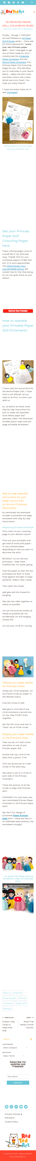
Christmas (7, 29)
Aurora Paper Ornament (14, 62)
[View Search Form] (32, 2)
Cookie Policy (11, 1122)
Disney (22, 998)
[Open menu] (34, 12)
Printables (28, 29)
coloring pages (10, 998)
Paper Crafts (18, 29)
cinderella (17, 993)
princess (7, 1009)
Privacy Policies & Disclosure (13, 1116)
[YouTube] (23, 2)
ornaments (8, 1003)
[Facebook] (4, 2)
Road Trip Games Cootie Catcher (27, 1023)
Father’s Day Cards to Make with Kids (8, 1024)
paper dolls (21, 1003)
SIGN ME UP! (18, 1083)
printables (12, 92)
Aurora (7, 993)
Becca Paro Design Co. (18, 1157)
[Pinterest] (14, 2)
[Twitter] (18, 2)
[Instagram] (9, 2)
